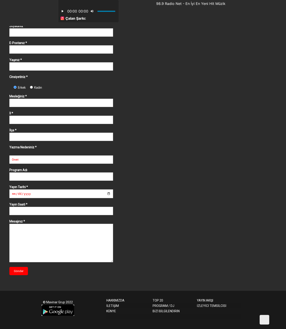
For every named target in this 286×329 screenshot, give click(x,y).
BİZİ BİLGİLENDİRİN (166, 311)
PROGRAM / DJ (163, 306)
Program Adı (18, 170)
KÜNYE (111, 311)
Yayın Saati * (18, 204)
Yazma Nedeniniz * (23, 147)
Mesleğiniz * (18, 96)
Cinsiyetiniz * (18, 77)
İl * (11, 113)
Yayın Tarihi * (18, 187)
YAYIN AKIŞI (205, 300)
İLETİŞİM (112, 306)
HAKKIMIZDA (115, 300)
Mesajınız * (17, 221)
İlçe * (13, 130)
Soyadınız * (17, 26)
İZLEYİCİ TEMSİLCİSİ (211, 306)
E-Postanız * (18, 43)
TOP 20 (158, 300)
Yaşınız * (15, 60)
